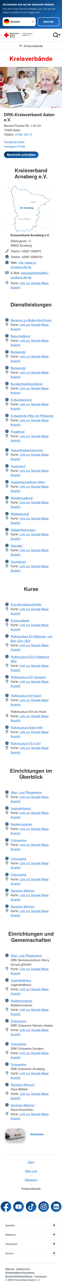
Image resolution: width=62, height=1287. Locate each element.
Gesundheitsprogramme (27, 450)
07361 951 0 (23, 134)
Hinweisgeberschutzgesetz (20, 1272)
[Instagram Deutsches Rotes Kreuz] (43, 1206)
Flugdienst (17, 431)
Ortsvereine (18, 840)
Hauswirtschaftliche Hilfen (28, 482)
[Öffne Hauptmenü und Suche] (57, 35)
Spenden (17, 545)
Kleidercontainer (21, 824)
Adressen (37, 1134)
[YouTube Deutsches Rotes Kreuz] (18, 1206)
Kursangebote (20, 620)
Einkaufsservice (21, 399)
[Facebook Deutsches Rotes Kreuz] (6, 1206)
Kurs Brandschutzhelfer (26, 604)
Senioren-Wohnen (23, 890)
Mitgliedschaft (20, 514)
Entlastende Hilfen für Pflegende (32, 416)
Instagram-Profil (14, 146)
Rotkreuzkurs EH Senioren (28, 677)
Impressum (40, 1276)
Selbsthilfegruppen (23, 530)
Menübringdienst (22, 498)
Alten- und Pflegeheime (26, 792)
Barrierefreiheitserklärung (18, 1276)
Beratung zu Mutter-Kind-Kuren (31, 320)
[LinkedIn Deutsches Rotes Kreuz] (56, 1206)
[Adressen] (15, 1134)
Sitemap (9, 1268)
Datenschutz (23, 1268)
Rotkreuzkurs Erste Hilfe (27, 727)
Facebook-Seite (14, 142)
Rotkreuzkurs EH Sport (26, 695)
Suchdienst (18, 561)
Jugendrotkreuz (21, 808)
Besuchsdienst (20, 336)
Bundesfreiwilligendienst (27, 384)
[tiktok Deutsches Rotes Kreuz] (31, 1206)
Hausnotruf (18, 466)
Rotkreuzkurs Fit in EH (26, 743)
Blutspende (18, 352)
